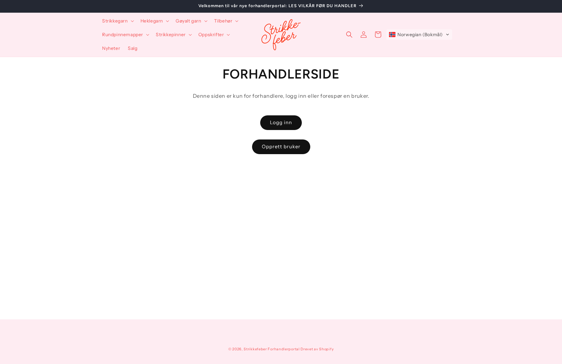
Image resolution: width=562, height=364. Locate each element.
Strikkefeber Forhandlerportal (272, 349)
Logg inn (281, 122)
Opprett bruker (281, 146)
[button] (117, 21)
